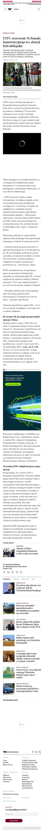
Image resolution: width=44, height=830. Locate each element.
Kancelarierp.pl (27, 784)
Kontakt (5, 762)
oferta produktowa (9, 801)
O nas (5, 760)
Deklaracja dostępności (29, 769)
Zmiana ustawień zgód (29, 762)
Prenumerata (7, 779)
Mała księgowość (28, 781)
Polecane (16, 579)
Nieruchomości (20, 651)
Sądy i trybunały (21, 619)
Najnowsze (25, 579)
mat (4, 97)
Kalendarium (26, 798)
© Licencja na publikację (11, 564)
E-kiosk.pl (25, 775)
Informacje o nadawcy (29, 767)
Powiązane (6, 579)
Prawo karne (19, 546)
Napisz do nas (7, 765)
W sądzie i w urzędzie (22, 667)
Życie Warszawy (27, 788)
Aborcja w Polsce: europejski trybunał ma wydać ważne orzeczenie (27, 551)
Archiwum (6, 781)
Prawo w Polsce (20, 583)
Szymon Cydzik (12, 97)
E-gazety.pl (25, 777)
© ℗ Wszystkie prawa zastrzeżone (15, 566)
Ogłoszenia (7, 777)
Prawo (16, 9)
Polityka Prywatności (29, 760)
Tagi (33, 579)
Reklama (6, 775)
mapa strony (7, 798)
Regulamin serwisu (28, 765)
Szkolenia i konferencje (11, 794)
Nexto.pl (24, 779)
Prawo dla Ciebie (9, 33)
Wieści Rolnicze (27, 786)
